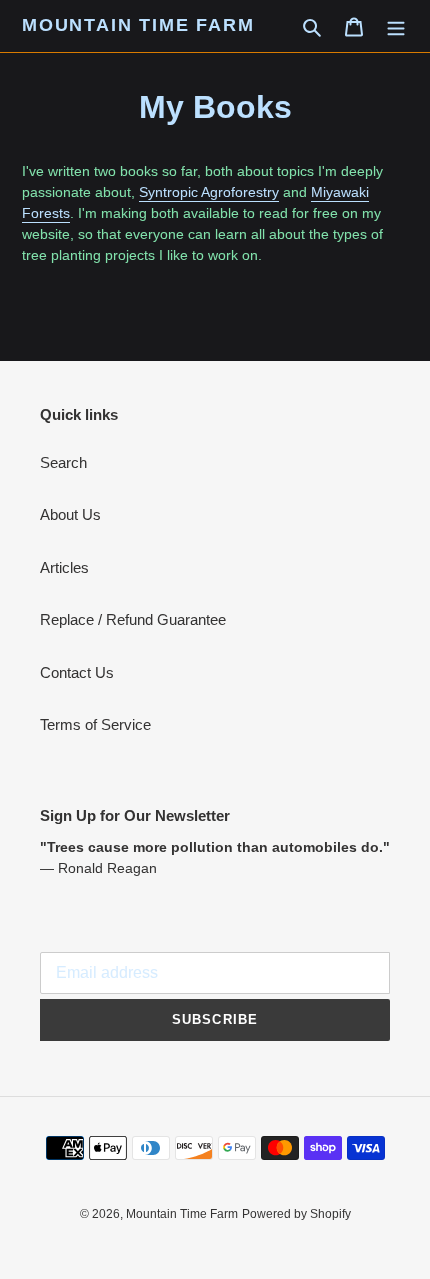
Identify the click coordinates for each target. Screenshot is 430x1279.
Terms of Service (95, 724)
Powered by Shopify (296, 1214)
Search (63, 462)
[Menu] (396, 26)
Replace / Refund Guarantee (133, 619)
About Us (70, 514)
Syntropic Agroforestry (209, 192)
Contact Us (77, 672)
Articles (64, 567)
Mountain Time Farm (138, 25)
